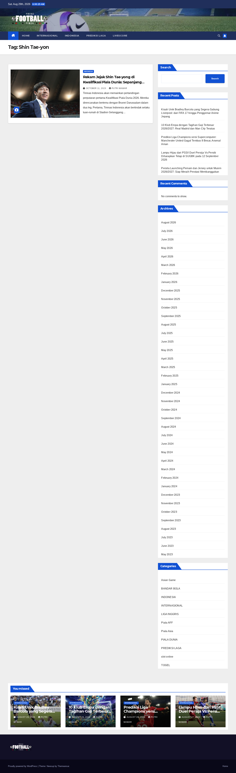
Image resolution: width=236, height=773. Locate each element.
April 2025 (167, 358)
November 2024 (170, 401)
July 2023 (167, 537)
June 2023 (167, 546)
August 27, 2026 (191, 717)
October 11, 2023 (96, 88)
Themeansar (63, 766)
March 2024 (168, 469)
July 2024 (167, 435)
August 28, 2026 (136, 717)
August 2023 (168, 528)
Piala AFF (167, 622)
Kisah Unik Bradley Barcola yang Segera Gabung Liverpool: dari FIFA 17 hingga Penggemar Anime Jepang (190, 113)
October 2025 (169, 307)
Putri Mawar (119, 88)
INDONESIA (72, 35)
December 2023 (170, 494)
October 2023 (169, 511)
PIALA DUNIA (169, 639)
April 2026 (167, 256)
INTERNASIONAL (47, 35)
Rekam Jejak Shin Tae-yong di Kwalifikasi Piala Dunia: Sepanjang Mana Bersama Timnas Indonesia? (112, 82)
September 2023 (171, 520)
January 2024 (169, 486)
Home (225, 766)
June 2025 (167, 341)
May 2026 (167, 248)
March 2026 (168, 265)
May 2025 (167, 350)
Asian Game (168, 580)
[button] (219, 35)
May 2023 (167, 554)
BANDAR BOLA (170, 588)
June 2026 (167, 239)
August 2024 (168, 426)
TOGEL (165, 665)
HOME (26, 35)
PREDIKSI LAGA (96, 35)
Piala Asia (167, 631)
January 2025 (169, 384)
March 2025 (168, 367)
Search (165, 67)
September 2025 (171, 316)
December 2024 (170, 392)
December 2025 (170, 290)
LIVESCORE (120, 35)
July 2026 (167, 231)
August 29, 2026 (26, 717)
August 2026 (168, 222)
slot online (167, 656)
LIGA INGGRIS (170, 614)
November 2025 (170, 299)
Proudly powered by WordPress (23, 766)
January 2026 (169, 282)
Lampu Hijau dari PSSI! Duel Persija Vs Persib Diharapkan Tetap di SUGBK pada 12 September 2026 (190, 156)
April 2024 (167, 460)
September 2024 (171, 418)
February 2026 (169, 273)
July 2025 (167, 333)
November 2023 (170, 503)
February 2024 (169, 477)
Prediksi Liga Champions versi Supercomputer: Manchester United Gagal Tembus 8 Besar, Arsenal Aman (191, 140)
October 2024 (169, 409)
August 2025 (168, 324)
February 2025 (169, 375)
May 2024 (167, 452)
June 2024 (167, 443)
